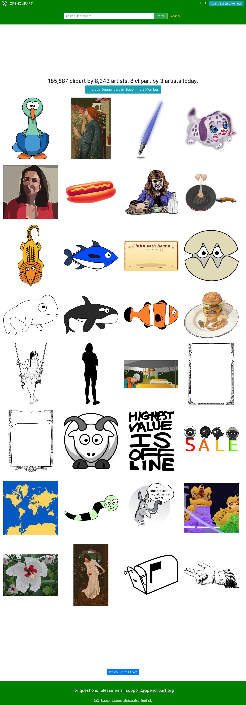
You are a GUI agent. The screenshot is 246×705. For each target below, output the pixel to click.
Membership (131, 700)
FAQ (96, 700)
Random (175, 16)
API (150, 700)
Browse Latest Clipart (123, 672)
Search (160, 16)
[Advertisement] (123, 52)
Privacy (105, 700)
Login (203, 3)
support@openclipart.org (150, 690)
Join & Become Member (226, 3)
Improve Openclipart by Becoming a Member (123, 89)
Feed (144, 700)
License (116, 700)
